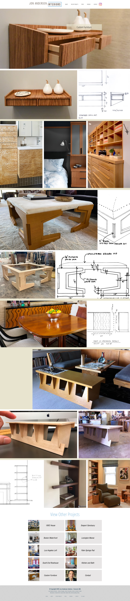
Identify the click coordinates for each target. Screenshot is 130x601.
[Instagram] (100, 4)
